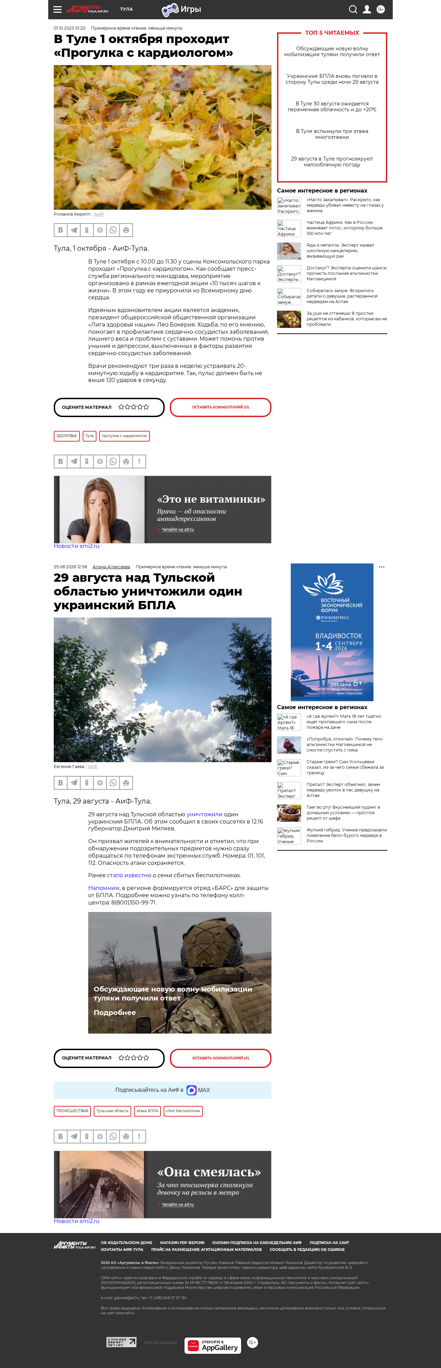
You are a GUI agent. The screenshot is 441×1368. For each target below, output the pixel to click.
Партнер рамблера (160, 1342)
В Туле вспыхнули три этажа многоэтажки (332, 134)
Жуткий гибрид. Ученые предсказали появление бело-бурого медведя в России (347, 835)
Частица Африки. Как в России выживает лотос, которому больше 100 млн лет (344, 228)
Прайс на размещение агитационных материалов (206, 1249)
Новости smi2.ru (77, 546)
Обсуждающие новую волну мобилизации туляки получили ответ (332, 52)
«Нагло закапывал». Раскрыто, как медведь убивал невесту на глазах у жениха (345, 205)
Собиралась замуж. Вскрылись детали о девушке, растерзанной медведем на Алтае (342, 296)
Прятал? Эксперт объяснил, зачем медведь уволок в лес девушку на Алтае (343, 790)
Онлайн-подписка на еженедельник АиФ (257, 1243)
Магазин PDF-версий (182, 1243)
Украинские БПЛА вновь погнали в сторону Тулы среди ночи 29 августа (332, 79)
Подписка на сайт (329, 1243)
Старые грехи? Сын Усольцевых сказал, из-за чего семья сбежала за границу (345, 767)
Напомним (104, 888)
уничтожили (205, 814)
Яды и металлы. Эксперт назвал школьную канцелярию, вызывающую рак (341, 250)
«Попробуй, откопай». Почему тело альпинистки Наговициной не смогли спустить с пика (345, 744)
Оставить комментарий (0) (220, 407)
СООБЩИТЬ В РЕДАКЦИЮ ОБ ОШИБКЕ (307, 1249)
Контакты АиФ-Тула (122, 1249)
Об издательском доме (126, 1243)
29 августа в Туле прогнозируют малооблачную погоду (332, 162)
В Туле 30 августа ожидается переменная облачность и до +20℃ (332, 107)
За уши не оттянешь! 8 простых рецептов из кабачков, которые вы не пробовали (347, 319)
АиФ (99, 214)
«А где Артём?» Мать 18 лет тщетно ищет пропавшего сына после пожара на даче (344, 722)
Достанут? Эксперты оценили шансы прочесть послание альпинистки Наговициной (347, 273)
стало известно (129, 875)
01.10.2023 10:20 (69, 28)
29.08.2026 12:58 (70, 566)
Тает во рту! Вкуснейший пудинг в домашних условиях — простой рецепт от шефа (343, 813)
